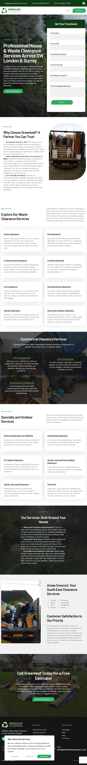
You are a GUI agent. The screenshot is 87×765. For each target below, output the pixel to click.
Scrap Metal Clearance (57, 435)
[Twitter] (83, 3)
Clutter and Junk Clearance (16, 484)
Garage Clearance (12, 310)
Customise (14, 756)
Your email (54, 43)
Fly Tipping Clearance (13, 460)
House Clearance (11, 234)
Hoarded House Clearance (59, 286)
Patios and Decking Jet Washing (18, 435)
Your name (54, 33)
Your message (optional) (60, 86)
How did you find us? (58, 75)
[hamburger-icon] (67, 10)
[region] (29, 747)
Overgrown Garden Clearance (60, 310)
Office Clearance (21, 357)
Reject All (29, 756)
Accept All (44, 756)
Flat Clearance (54, 234)
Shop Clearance (65, 358)
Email (59, 747)
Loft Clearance (11, 286)
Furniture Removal (55, 260)
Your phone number (58, 54)
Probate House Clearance (15, 260)
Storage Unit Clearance (22, 382)
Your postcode (56, 65)
